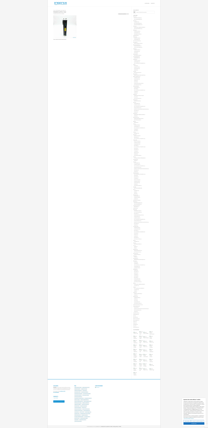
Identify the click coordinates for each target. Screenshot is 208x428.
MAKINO (134, 59)
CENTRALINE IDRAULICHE (138, 83)
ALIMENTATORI (136, 31)
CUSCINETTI (136, 21)
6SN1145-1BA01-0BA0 (78, 387)
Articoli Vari (136, 307)
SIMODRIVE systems (82, 419)
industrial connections (85, 404)
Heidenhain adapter (78, 404)
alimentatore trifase (85, 395)
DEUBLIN (134, 99)
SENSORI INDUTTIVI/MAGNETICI (139, 259)
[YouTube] (154, 426)
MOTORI (135, 52)
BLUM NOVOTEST (136, 44)
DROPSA (134, 113)
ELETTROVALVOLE (137, 72)
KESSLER (134, 201)
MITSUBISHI (135, 226)
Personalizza (187, 421)
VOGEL (134, 292)
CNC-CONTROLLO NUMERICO (139, 63)
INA (133, 189)
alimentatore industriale (78, 393)
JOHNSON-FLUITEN (136, 200)
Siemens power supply (83, 418)
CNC (134, 315)
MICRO (134, 321)
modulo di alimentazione (78, 410)
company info (103, 426)
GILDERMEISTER (136, 56)
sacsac (134, 325)
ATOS (134, 71)
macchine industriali (78, 407)
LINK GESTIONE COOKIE (188, 418)
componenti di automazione (79, 398)
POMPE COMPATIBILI (137, 293)
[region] (194, 412)
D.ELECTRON (135, 86)
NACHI (134, 26)
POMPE (135, 160)
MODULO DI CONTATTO (59, 401)
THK (134, 287)
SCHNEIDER (135, 258)
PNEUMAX (135, 249)
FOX (134, 156)
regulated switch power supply (85, 413)
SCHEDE (135, 80)
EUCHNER (135, 42)
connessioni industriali (88, 398)
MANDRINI (135, 324)
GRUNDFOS (135, 159)
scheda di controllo (84, 415)
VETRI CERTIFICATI (137, 107)
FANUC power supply (78, 402)
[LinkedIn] (151, 426)
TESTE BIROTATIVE (137, 210)
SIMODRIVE (76, 419)
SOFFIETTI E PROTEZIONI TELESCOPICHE (141, 109)
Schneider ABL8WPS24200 (79, 416)
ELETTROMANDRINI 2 (137, 19)
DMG (134, 102)
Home (54, 10)
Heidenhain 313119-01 (85, 402)
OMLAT (134, 16)
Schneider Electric (87, 416)
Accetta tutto (194, 423)
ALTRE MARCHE (136, 306)
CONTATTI (153, 3)
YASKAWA (135, 296)
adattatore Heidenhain (78, 390)
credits (119, 426)
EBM (134, 121)
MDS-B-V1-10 (84, 407)
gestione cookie (109, 426)
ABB (134, 64)
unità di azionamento (78, 421)
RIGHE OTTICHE (136, 135)
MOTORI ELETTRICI (137, 55)
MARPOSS (135, 208)
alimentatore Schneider (86, 393)
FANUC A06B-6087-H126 (79, 401)
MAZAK (134, 209)
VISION (134, 48)
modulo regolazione (86, 410)
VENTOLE (135, 122)
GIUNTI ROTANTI (136, 254)
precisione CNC (77, 413)
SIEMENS (134, 269)
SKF (133, 283)
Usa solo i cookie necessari (197, 421)
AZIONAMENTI (136, 32)
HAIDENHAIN (135, 35)
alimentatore (85, 390)
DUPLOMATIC (135, 117)
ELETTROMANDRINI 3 (137, 202)
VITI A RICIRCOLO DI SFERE (138, 288)
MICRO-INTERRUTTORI (138, 43)
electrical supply (77, 399)
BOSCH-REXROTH (136, 76)
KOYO (134, 20)
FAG (134, 132)
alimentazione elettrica (78, 396)
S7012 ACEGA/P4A (78, 415)
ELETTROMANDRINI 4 (137, 24)
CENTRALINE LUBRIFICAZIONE (139, 27)
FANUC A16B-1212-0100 (87, 401)
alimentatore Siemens (78, 395)
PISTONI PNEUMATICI (137, 250)
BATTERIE (135, 88)
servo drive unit (77, 418)
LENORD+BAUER (136, 205)
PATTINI (135, 193)
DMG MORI (135, 54)
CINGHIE (135, 171)
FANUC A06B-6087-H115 (84, 399)
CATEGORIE (147, 3)
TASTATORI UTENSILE (137, 47)
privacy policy (115, 426)
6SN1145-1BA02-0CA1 (85, 387)
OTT (134, 245)
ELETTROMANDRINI (137, 17)
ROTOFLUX (135, 253)
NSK (134, 240)
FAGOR (134, 134)
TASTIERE (135, 91)
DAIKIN (134, 94)
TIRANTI (135, 246)
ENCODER (136, 110)
